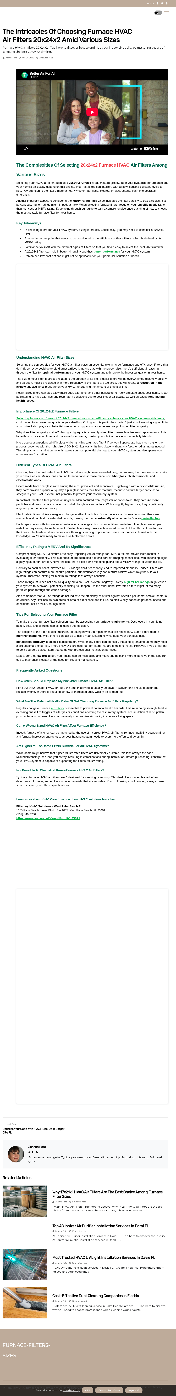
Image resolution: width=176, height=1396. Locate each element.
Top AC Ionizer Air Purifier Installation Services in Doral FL (100, 1226)
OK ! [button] (87, 1390)
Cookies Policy (71, 1390)
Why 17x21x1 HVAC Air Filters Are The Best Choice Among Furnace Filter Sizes (107, 1194)
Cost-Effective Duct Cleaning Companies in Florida (95, 1295)
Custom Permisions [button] (109, 1390)
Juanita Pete (11, 58)
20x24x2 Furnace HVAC (105, 165)
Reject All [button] (134, 1390)
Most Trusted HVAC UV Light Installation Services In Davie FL (103, 1257)
